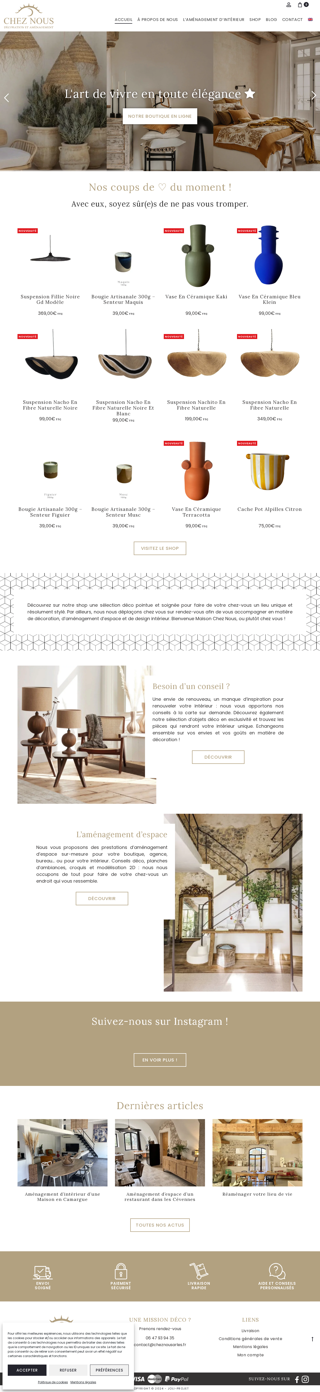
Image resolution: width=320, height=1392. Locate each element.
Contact (292, 19)
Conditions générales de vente (250, 1339)
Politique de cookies (53, 1382)
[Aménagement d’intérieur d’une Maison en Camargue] (63, 1152)
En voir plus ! (160, 1060)
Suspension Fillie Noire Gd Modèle (50, 299)
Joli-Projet (178, 1389)
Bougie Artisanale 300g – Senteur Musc (123, 512)
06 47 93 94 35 (160, 1338)
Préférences (109, 1370)
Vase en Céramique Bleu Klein (270, 299)
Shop (255, 19)
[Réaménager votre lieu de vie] (257, 1152)
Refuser (68, 1370)
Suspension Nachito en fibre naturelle (196, 405)
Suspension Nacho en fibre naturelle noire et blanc (123, 408)
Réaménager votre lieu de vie (257, 1194)
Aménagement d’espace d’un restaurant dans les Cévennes (160, 1196)
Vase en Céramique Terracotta (196, 512)
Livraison (251, 1331)
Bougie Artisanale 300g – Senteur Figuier (50, 512)
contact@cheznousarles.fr (160, 1345)
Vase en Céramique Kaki (197, 297)
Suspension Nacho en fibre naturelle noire (50, 405)
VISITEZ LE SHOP (160, 548)
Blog (271, 19)
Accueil (123, 19)
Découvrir (218, 757)
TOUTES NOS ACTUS (160, 1225)
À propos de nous (157, 19)
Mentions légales (83, 1382)
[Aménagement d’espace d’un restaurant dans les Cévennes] (160, 1152)
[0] (300, 4)
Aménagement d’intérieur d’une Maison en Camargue (62, 1196)
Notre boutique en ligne (160, 116)
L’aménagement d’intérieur (213, 19)
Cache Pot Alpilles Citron (270, 509)
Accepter (27, 1370)
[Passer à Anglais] (310, 19)
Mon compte (250, 1355)
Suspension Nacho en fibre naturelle (269, 405)
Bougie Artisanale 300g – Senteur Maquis (123, 299)
